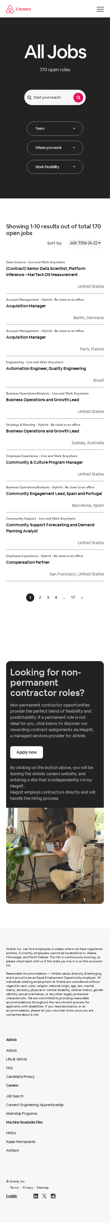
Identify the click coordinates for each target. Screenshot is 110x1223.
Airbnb (11, 1039)
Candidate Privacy (20, 1076)
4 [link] (56, 597)
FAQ (9, 1068)
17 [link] (73, 597)
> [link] (82, 597)
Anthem (12, 1150)
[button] (55, 129)
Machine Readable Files (24, 1122)
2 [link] (40, 597)
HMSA (11, 1133)
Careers (23, 9)
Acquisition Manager (26, 306)
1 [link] (30, 597)
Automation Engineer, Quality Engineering (46, 368)
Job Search (15, 1096)
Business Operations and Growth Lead (42, 399)
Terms (14, 1188)
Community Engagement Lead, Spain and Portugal (54, 493)
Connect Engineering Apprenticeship (35, 1105)
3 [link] (48, 597)
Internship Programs (21, 1113)
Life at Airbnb (16, 1059)
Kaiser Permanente (21, 1141)
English (11, 1196)
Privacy (28, 1188)
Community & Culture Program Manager (44, 462)
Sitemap (43, 1188)
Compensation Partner (28, 562)
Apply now (26, 752)
